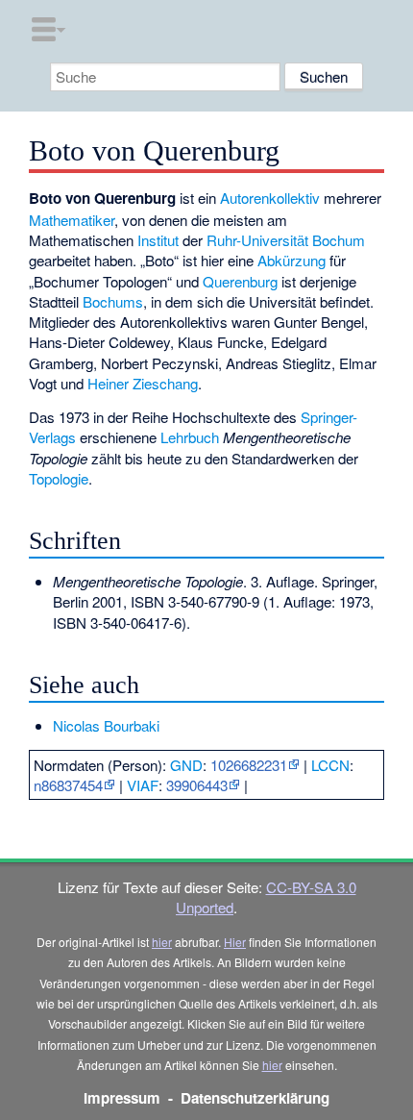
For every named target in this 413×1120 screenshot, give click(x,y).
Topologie (58, 478)
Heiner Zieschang (142, 383)
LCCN (330, 765)
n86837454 (68, 785)
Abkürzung (291, 260)
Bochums (113, 301)
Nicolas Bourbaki (106, 725)
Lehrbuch (189, 437)
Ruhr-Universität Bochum (285, 240)
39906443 (197, 785)
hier (162, 941)
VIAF (142, 785)
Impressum (122, 1097)
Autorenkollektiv (270, 197)
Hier (235, 941)
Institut (158, 240)
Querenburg (240, 281)
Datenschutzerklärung (255, 1097)
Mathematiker (71, 220)
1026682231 (248, 765)
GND (186, 765)
